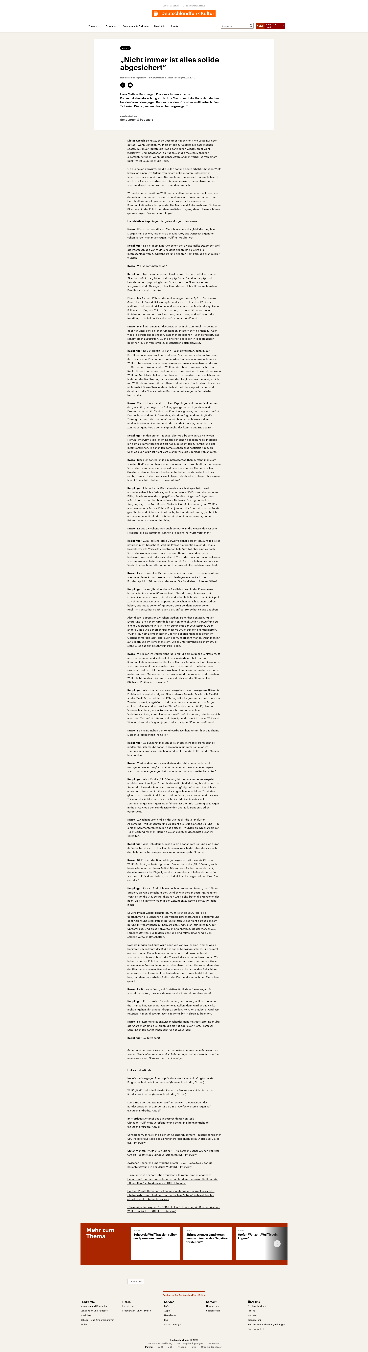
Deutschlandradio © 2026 (184, 1339)
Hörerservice (213, 1306)
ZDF (170, 1346)
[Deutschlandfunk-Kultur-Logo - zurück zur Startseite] (184, 13)
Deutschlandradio (257, 1306)
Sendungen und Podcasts (94, 1310)
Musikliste (159, 26)
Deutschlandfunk (171, 5)
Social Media (213, 1310)
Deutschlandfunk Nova (194, 5)
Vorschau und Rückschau (94, 1306)
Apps (167, 1310)
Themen (93, 26)
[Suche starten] (250, 25)
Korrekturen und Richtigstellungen (266, 1324)
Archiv (174, 26)
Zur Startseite (135, 1281)
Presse (251, 1310)
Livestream (128, 1306)
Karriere (252, 1315)
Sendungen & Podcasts (135, 26)
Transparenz (254, 1319)
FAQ (166, 1306)
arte (194, 1346)
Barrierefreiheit (256, 1329)
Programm (111, 26)
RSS (166, 1319)
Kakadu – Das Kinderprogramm (97, 1319)
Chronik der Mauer (211, 1346)
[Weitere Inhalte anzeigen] (276, 1243)
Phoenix (182, 1346)
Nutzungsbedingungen (190, 1343)
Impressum (214, 1343)
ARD (160, 1346)
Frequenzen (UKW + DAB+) (136, 1310)
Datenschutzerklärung (160, 1343)
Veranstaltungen (173, 1324)
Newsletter (170, 1315)
